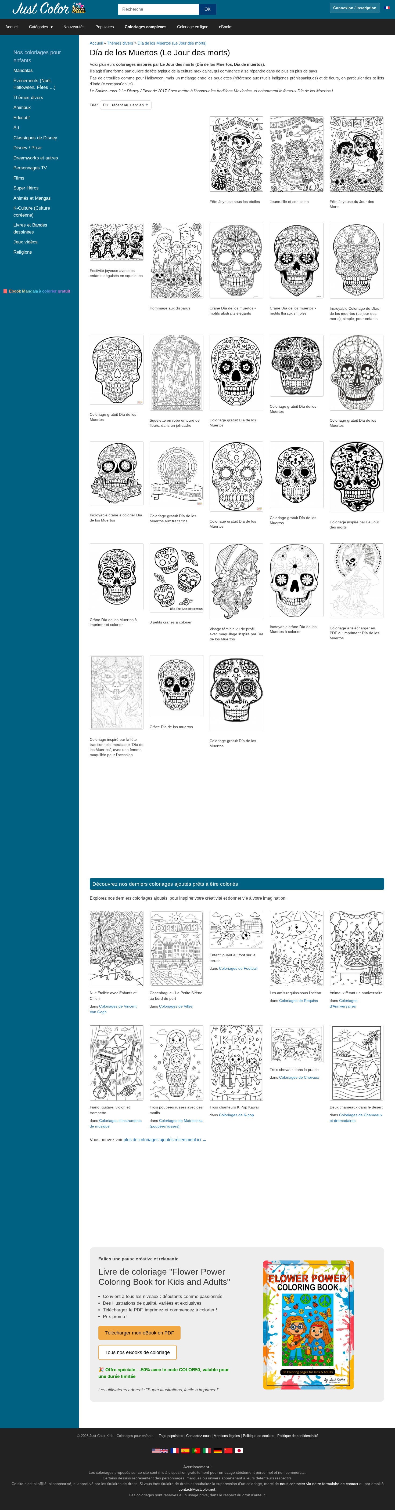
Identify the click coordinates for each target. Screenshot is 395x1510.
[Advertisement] (145, 159)
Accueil (11, 26)
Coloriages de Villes (176, 1006)
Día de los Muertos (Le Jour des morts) (172, 43)
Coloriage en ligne (192, 26)
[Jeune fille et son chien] (297, 190)
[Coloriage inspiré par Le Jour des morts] (356, 511)
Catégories (38, 26)
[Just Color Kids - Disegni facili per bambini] (207, 1450)
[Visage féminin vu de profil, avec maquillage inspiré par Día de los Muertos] (236, 618)
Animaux (22, 107)
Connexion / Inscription (354, 8)
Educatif (21, 117)
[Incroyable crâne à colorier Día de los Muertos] (116, 504)
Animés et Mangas (32, 198)
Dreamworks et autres (35, 158)
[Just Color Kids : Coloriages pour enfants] (49, 7)
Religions (22, 252)
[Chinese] (228, 1450)
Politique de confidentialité (297, 1436)
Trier (94, 105)
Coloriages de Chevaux (299, 1077)
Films (18, 178)
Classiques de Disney (35, 137)
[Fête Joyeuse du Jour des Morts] (356, 190)
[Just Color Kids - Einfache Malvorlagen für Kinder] (218, 1450)
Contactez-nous (198, 1436)
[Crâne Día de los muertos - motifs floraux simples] (297, 297)
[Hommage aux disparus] (176, 297)
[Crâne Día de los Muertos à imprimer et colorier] (116, 609)
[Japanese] (239, 1450)
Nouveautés (74, 26)
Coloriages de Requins (298, 1000)
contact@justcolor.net (197, 1489)
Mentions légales (227, 1436)
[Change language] (387, 8)
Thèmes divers (120, 43)
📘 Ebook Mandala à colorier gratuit (36, 291)
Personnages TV (30, 167)
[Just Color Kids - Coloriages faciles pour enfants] (175, 1450)
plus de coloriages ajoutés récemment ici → (165, 1139)
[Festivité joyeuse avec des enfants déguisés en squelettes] (116, 259)
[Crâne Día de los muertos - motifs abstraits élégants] (236, 297)
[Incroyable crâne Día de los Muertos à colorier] (297, 616)
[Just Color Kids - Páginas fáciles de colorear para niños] (185, 1450)
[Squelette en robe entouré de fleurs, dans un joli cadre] (176, 409)
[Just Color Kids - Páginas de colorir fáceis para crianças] (196, 1450)
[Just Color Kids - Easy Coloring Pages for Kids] (160, 1450)
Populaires (104, 26)
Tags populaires (171, 1436)
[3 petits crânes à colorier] (176, 611)
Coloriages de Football (238, 968)
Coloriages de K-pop (236, 1115)
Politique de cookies (258, 1436)
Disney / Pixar (27, 147)
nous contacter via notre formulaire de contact (319, 1484)
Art (16, 127)
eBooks (225, 26)
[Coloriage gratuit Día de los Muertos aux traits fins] (176, 505)
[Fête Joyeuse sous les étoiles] (236, 190)
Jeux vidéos (25, 242)
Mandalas (23, 70)
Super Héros (26, 188)
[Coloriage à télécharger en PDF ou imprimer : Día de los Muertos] (356, 617)
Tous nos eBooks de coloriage (137, 1352)
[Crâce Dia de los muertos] (176, 716)
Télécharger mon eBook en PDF (139, 1333)
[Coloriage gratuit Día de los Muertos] (116, 403)
